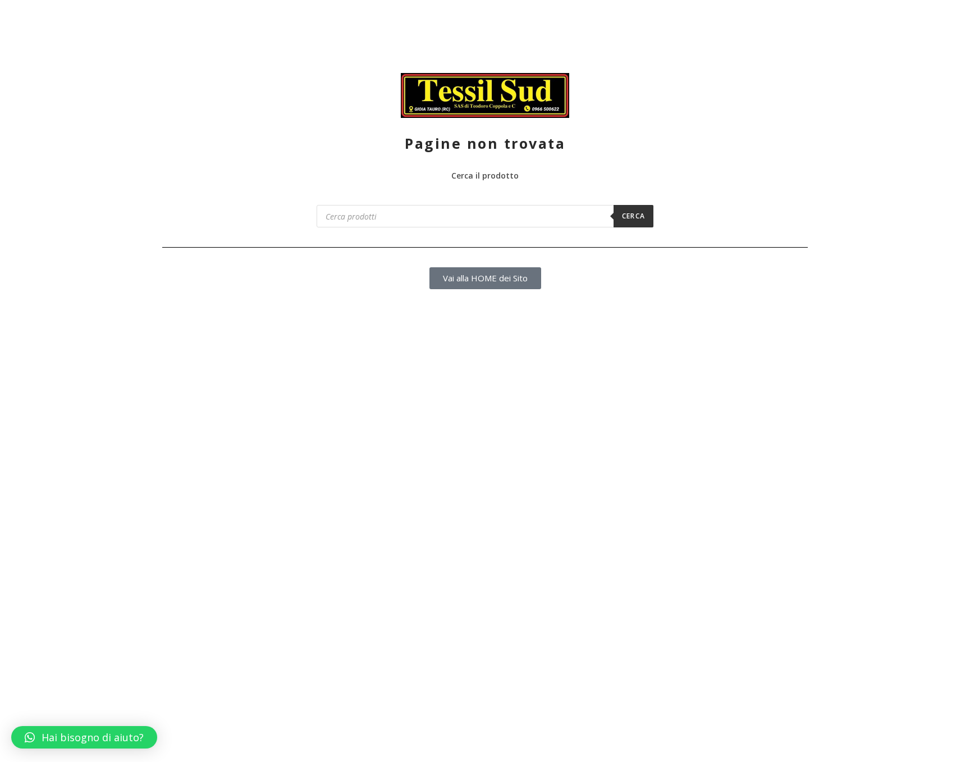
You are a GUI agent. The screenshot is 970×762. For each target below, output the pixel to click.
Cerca (633, 216)
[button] (84, 737)
